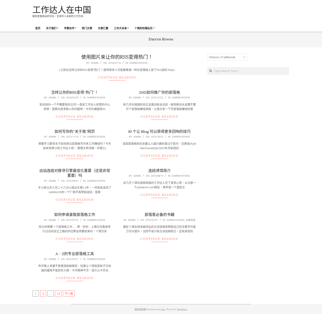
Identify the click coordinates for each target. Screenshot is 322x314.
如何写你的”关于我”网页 (75, 131)
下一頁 (69, 293)
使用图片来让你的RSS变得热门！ (117, 57)
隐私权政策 (140, 309)
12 (58, 293)
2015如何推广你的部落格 (159, 92)
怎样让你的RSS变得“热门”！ (74, 92)
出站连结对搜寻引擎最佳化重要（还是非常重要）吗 (74, 173)
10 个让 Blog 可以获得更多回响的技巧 (159, 131)
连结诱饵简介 (159, 170)
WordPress (182, 309)
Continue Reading (117, 77)
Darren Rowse (139, 62)
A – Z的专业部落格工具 (75, 253)
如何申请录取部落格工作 (74, 214)
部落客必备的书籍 (159, 214)
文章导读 (190, 220)
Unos (162, 309)
